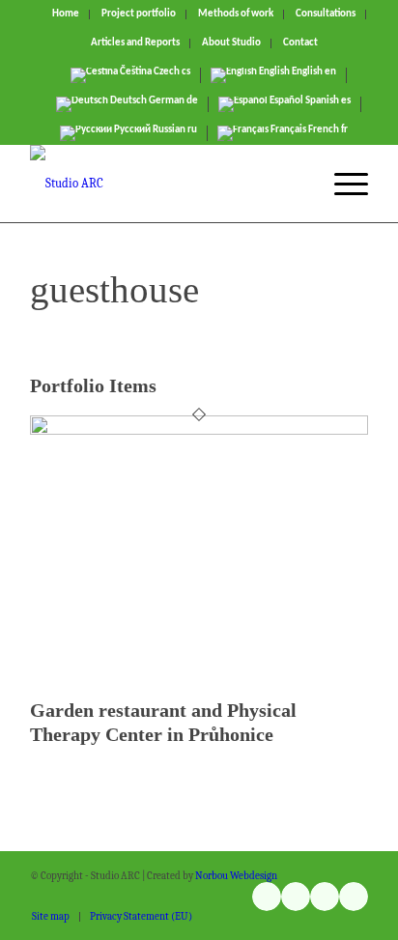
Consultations (325, 14)
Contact (300, 43)
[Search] (296, 183)
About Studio (231, 43)
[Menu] (341, 183)
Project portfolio (138, 14)
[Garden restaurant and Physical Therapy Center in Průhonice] (199, 430)
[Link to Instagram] (266, 896)
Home (65, 14)
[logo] (165, 183)
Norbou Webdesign (236, 875)
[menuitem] (66, 14)
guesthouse (114, 289)
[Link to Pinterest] (353, 896)
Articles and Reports (135, 43)
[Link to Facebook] (324, 896)
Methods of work (235, 14)
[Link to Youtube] (295, 896)
